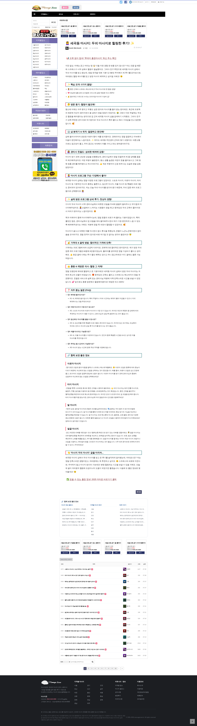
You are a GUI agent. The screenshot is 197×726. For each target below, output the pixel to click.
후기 (72, 36)
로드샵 (61, 14)
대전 (92, 528)
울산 (92, 531)
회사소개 (140, 685)
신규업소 (35, 77)
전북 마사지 (47, 56)
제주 (88, 703)
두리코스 (47, 85)
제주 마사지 (47, 64)
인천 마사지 (36, 48)
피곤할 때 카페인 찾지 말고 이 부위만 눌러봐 (77, 631)
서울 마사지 (36, 45)
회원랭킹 (47, 128)
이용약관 (140, 689)
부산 (92, 518)
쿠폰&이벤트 (40, 111)
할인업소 (47, 105)
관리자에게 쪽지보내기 (137, 2)
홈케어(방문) (36, 88)
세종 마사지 (36, 67)
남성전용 (35, 102)
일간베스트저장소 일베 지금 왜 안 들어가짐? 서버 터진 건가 (81, 612)
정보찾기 (54, 27)
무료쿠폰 (48, 115)
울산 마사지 (36, 61)
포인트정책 (36, 128)
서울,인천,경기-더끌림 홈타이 (136, 26)
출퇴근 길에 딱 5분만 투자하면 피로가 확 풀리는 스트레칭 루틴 (82, 624)
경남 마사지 (36, 56)
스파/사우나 (36, 91)
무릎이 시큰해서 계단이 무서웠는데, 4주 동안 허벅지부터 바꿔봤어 (75, 512)
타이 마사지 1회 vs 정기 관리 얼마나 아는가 (133, 512)
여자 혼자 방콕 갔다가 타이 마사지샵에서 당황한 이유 (133, 518)
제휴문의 (92, 14)
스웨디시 (35, 80)
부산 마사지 (36, 64)
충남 (101, 696)
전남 (88, 700)
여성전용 (47, 102)
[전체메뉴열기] (34, 14)
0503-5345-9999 (51, 699)
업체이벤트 (36, 118)
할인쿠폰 (35, 115)
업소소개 (64, 36)
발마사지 (35, 97)
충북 (88, 696)
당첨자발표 (48, 118)
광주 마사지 (47, 59)
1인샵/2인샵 (48, 77)
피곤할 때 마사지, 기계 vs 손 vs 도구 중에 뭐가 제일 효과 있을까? (83, 618)
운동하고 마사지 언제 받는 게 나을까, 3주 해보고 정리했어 (75, 525)
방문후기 (118, 695)
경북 (101, 700)
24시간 (34, 94)
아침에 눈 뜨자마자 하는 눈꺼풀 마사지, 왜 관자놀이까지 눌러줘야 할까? (133, 522)
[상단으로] (192, 721)
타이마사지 (36, 83)
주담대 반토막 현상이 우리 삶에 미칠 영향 (76, 637)
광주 (92, 525)
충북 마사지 (47, 50)
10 (115, 668)
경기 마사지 (47, 45)
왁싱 (46, 88)
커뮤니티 (76, 14)
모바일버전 (140, 699)
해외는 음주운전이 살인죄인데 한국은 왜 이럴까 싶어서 (133, 515)
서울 (92, 509)
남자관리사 (36, 105)
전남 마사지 (36, 59)
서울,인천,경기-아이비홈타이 (114, 26)
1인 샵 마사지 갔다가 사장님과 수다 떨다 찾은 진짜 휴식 (80, 643)
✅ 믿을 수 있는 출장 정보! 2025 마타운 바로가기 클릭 (91, 479)
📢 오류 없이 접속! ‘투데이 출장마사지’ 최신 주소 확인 (91, 58)
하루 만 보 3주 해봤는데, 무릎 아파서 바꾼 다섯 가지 (75, 522)
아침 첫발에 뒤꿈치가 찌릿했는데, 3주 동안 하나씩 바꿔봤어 (75, 518)
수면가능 (47, 94)
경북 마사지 (47, 53)
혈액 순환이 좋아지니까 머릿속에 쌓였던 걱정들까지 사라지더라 (133, 525)
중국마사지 (47, 83)
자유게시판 (47, 131)
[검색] (92, 662)
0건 (86, 48)
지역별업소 (44, 14)
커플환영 (47, 99)
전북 (75, 700)
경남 (75, 703)
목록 (139, 492)
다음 (118, 668)
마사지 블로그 (119, 689)
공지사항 (35, 131)
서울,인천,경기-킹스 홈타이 (91, 26)
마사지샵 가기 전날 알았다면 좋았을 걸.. (76, 606)
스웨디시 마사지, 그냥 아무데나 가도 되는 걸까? (133, 509)
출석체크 (35, 134)
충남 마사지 (36, 53)
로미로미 (47, 80)
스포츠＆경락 (48, 97)
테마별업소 (40, 73)
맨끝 (122, 668)
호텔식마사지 (48, 91)
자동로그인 (36, 27)
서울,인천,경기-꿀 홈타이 (69, 26)
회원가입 (161, 2)
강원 (75, 696)
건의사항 (47, 134)
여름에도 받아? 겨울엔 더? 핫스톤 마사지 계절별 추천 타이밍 (81, 655)
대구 (92, 522)
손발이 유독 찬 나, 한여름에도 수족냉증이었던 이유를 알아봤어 (75, 509)
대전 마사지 (47, 48)
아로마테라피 (36, 85)
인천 (92, 515)
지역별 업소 (119, 685)
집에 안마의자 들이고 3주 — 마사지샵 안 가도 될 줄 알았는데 (75, 515)
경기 (92, 512)
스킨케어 (35, 99)
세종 (92, 534)
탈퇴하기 (147, 2)
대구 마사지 (47, 61)
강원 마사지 (36, 50)
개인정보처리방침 (143, 692)
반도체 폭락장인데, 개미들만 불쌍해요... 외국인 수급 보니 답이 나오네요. (85, 649)
